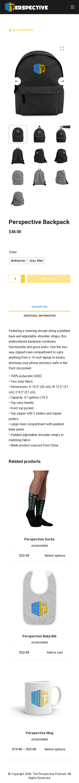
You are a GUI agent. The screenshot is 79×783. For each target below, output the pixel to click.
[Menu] (72, 7)
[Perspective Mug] (39, 694)
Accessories (39, 545)
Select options (55, 555)
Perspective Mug (39, 733)
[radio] (18, 261)
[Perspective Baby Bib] (39, 597)
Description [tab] (39, 306)
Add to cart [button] (55, 652)
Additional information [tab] (39, 315)
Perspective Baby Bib (39, 636)
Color (13, 252)
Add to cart (49, 279)
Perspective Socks (39, 539)
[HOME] (10, 30)
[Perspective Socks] (39, 501)
